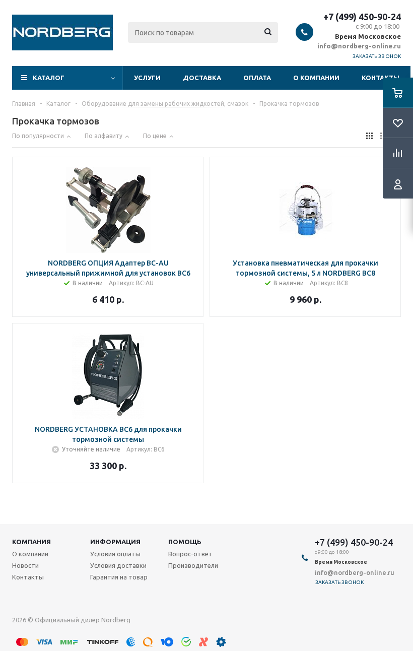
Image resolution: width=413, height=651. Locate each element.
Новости (25, 565)
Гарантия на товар (119, 576)
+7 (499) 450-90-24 (362, 16)
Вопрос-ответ (190, 553)
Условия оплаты (115, 553)
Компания (31, 541)
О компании (316, 77)
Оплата (257, 77)
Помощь (184, 541)
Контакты (380, 77)
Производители (193, 565)
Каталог (48, 77)
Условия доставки (118, 565)
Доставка (202, 77)
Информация (115, 541)
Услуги (147, 77)
